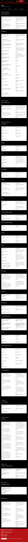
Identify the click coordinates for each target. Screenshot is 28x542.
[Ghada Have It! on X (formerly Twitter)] (3, 536)
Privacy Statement (14, 538)
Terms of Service (9, 538)
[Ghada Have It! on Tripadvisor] (5, 536)
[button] (13, 1)
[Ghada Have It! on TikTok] (6, 536)
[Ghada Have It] (2, 0)
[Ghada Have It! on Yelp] (4, 536)
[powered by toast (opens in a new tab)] (3, 538)
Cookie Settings (20, 538)
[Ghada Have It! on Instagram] (2, 536)
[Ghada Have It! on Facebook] (1, 536)
